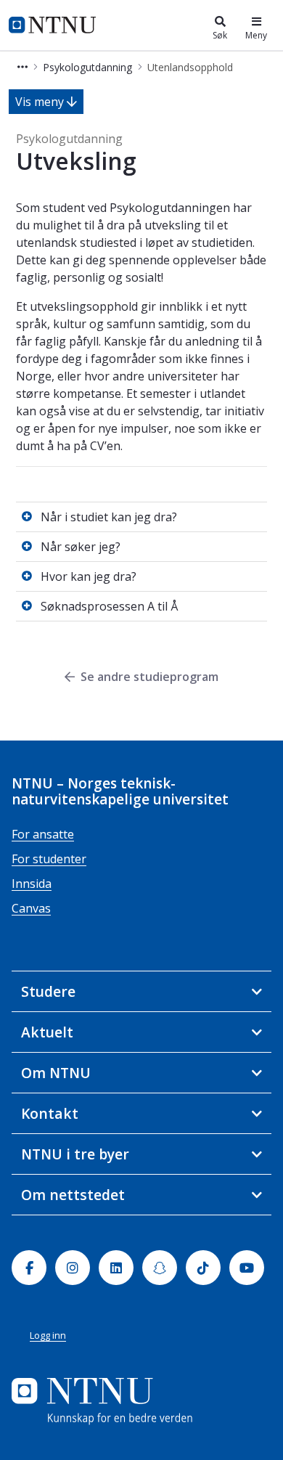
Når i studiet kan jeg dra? (109, 517)
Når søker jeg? (80, 547)
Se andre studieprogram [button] (149, 677)
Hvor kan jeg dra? (88, 576)
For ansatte (43, 834)
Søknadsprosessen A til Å (109, 606)
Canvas (31, 908)
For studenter (49, 859)
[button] (22, 67)
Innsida (32, 884)
